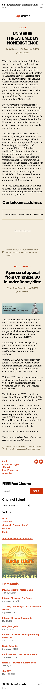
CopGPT (6, 671)
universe (9, 255)
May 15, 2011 (33, 288)
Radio (5, 461)
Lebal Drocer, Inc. (10, 470)
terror (28, 252)
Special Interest (22, 267)
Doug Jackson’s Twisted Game (17, 590)
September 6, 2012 (31, 49)
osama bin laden (18, 252)
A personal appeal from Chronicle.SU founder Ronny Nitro (22, 277)
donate (21, 250)
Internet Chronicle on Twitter (17, 538)
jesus (36, 250)
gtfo (34, 446)
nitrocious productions (21, 449)
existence (29, 250)
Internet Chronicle (17, 684)
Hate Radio (10, 584)
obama (8, 252)
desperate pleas (18, 446)
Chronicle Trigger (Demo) (15, 525)
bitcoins (9, 250)
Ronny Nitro (17, 288)
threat (34, 252)
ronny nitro (35, 449)
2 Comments (24, 53)
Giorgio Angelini (10, 626)
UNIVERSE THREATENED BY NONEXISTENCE (22, 38)
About (5, 518)
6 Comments (24, 291)
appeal (8, 446)
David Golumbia (10, 646)
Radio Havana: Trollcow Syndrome (19, 654)
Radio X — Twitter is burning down (19, 662)
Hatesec (14, 49)
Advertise (7, 473)
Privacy (6, 528)
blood (15, 250)
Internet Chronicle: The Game (17, 598)
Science (22, 28)
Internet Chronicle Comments (17, 618)
